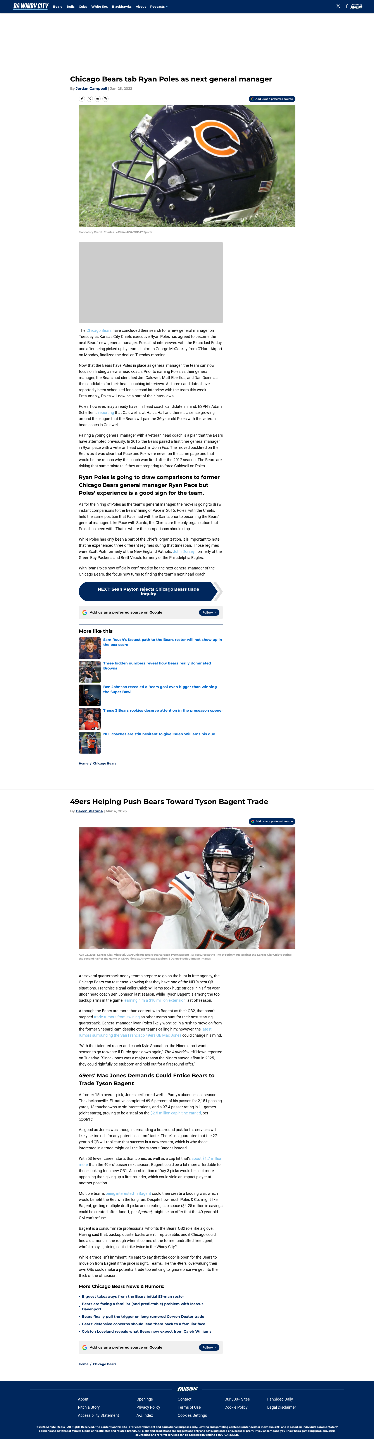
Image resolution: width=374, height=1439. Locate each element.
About (141, 7)
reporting (106, 412)
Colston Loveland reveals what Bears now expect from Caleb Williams (147, 1331)
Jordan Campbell (91, 88)
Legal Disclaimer (281, 1407)
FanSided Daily (280, 1399)
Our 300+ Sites (237, 1399)
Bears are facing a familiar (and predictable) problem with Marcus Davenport (142, 1306)
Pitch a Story (89, 1407)
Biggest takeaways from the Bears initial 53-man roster (133, 1296)
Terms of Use (189, 1407)
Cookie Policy (236, 1407)
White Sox (99, 7)
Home (83, 763)
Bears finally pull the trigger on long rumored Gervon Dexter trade (143, 1316)
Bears (57, 7)
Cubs (83, 7)
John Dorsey (184, 551)
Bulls (70, 7)
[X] (338, 6)
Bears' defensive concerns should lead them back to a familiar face (143, 1324)
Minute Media (55, 1427)
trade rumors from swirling (117, 1017)
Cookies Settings (192, 1415)
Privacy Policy (148, 1407)
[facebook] (347, 6)
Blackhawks (121, 7)
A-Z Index (144, 1415)
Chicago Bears (99, 330)
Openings (144, 1399)
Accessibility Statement (98, 1415)
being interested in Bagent (128, 1193)
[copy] (105, 99)
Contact (184, 1399)
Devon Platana (89, 811)
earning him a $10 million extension (155, 1000)
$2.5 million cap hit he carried (175, 1113)
